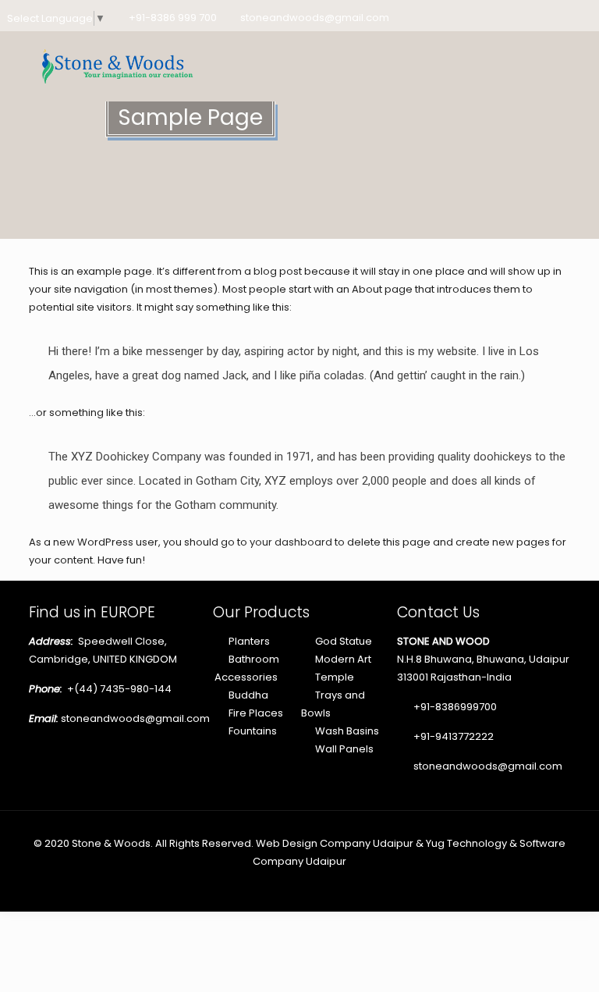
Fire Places (256, 713)
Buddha (248, 695)
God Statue (343, 641)
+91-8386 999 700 (173, 17)
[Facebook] (521, 17)
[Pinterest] (563, 17)
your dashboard (291, 542)
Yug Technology (466, 843)
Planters (249, 641)
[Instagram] (584, 17)
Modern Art (343, 659)
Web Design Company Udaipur (334, 843)
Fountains (253, 731)
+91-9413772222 (452, 736)
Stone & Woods (111, 843)
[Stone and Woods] (114, 66)
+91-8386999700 (454, 706)
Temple (334, 677)
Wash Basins (347, 731)
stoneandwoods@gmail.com (314, 17)
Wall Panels (344, 748)
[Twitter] (542, 17)
